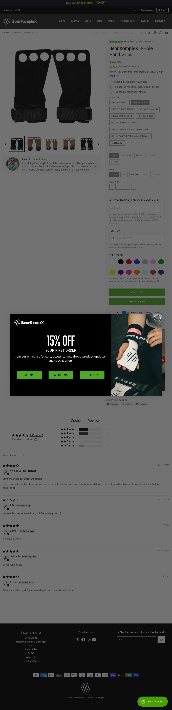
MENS (29, 375)
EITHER (92, 375)
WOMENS (60, 375)
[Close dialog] (157, 318)
